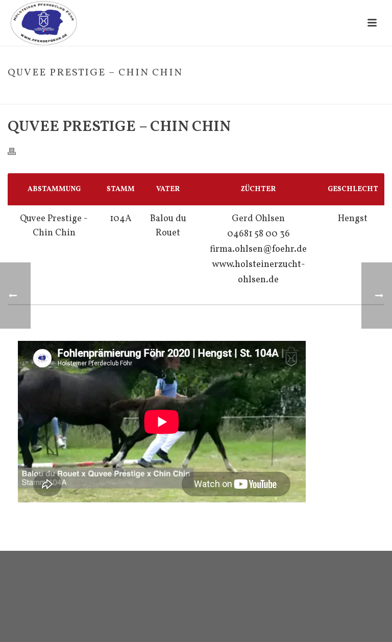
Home (250, 94)
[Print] (17, 151)
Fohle (274, 94)
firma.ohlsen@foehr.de (258, 249)
